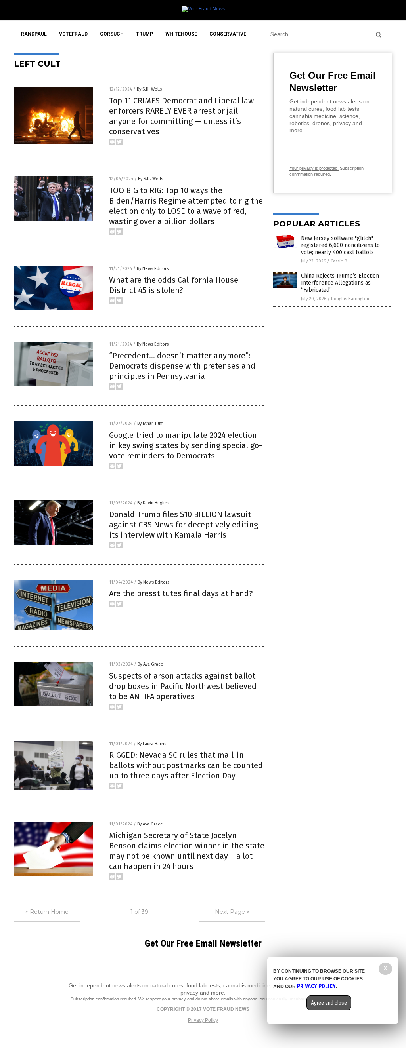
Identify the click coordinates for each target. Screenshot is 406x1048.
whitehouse (181, 34)
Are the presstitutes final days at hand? (181, 593)
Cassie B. (339, 261)
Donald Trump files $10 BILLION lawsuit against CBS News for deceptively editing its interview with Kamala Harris (183, 525)
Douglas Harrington (350, 298)
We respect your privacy (162, 999)
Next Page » (232, 911)
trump (144, 34)
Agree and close (329, 1003)
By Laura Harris (151, 743)
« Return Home (47, 911)
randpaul (34, 34)
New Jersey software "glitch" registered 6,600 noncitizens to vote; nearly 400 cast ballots (340, 245)
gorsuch (112, 34)
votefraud (73, 34)
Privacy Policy (203, 1020)
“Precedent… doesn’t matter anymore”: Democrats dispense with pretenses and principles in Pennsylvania (182, 366)
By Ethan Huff (150, 423)
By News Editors (153, 268)
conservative (227, 34)
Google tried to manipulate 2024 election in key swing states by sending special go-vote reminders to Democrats (185, 445)
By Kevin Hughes (153, 503)
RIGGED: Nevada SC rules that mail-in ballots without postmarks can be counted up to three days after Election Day (186, 765)
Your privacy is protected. (314, 168)
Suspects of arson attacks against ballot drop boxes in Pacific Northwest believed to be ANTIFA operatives (183, 686)
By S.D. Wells (149, 89)
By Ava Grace (150, 664)
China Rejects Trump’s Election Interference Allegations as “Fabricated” (340, 282)
